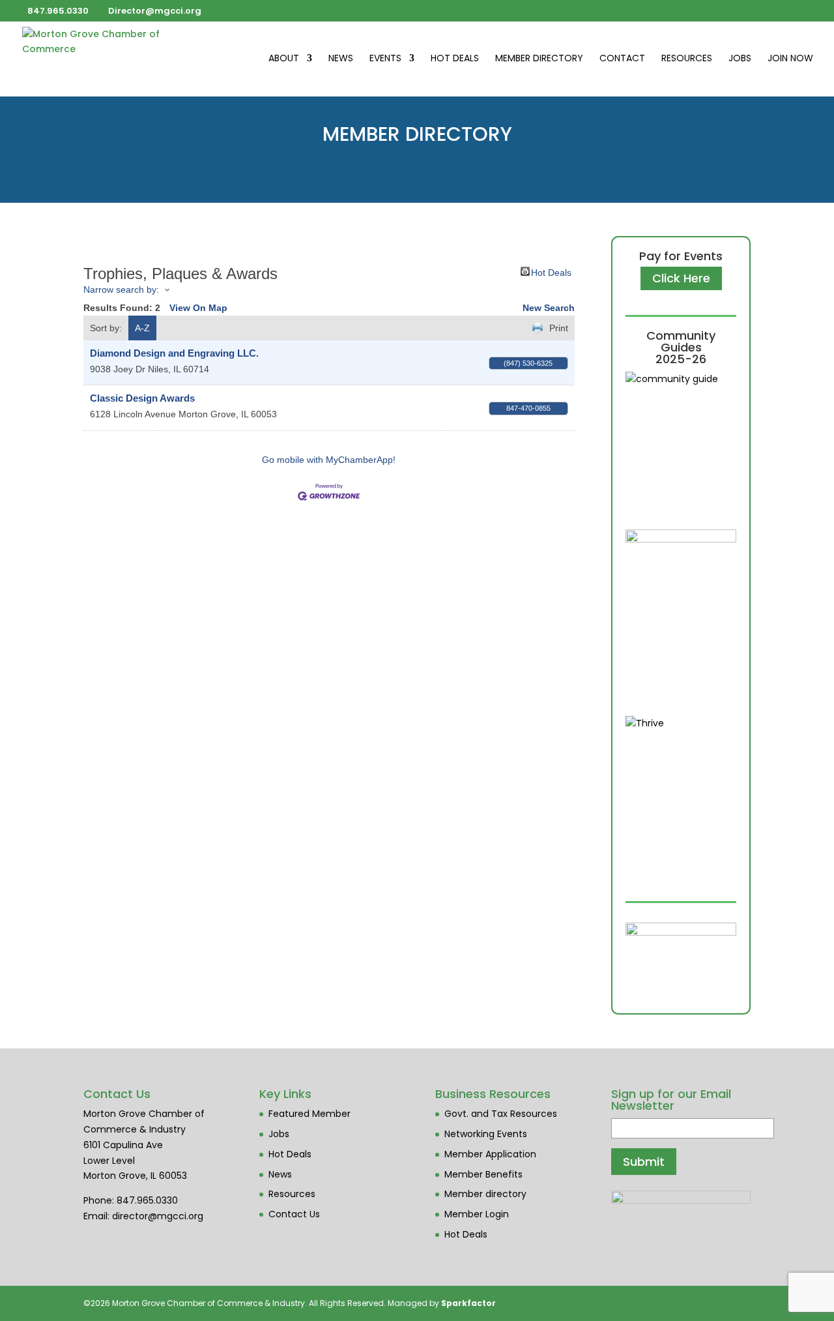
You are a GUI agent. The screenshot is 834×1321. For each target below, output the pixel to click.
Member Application (490, 1154)
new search (549, 308)
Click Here (681, 278)
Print (558, 328)
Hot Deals (455, 59)
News (340, 59)
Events (385, 59)
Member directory (485, 1193)
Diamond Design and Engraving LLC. (174, 353)
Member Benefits (483, 1174)
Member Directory (539, 59)
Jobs (739, 59)
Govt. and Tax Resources (500, 1113)
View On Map (198, 308)
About (283, 59)
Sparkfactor (468, 1303)
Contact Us (294, 1214)
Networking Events (485, 1133)
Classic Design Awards (142, 398)
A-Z (142, 328)
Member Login (476, 1214)
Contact (622, 59)
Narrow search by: (121, 289)
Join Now (790, 59)
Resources (686, 59)
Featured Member (309, 1113)
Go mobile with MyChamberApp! (328, 459)
